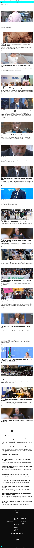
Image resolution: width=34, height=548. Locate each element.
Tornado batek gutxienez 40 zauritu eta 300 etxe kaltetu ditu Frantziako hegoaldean (15, 487)
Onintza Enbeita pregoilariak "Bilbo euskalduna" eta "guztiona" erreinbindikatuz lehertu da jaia (17, 447)
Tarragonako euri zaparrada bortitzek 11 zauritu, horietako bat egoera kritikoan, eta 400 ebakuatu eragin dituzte (17, 467)
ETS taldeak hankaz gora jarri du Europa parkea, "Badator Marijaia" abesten (16, 480)
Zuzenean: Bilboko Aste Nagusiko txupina (10, 454)
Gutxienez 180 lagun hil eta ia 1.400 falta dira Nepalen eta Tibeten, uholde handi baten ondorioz (16, 460)
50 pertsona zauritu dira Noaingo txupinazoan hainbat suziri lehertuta (15, 474)
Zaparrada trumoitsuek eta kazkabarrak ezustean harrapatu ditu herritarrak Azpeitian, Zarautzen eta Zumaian (16, 494)
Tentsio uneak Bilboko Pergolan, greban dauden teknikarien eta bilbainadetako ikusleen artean (17, 502)
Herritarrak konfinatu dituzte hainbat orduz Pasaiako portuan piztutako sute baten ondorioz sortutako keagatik (16, 439)
